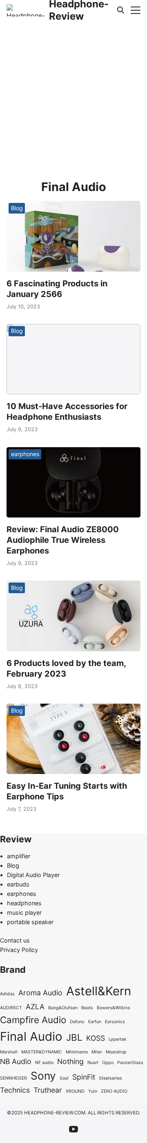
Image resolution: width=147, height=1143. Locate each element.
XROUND (75, 1091)
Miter (96, 1052)
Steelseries (110, 1078)
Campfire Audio (33, 1019)
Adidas (7, 994)
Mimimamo (77, 1052)
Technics (15, 1090)
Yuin (92, 1091)
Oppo (108, 1062)
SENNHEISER (13, 1078)
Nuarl (92, 1062)
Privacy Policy (19, 949)
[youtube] (73, 1129)
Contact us (15, 940)
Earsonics (115, 1021)
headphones (24, 903)
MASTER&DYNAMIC (41, 1052)
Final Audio (31, 1036)
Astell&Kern (98, 991)
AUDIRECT (11, 1007)
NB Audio (15, 1061)
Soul (64, 1078)
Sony (43, 1075)
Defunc (77, 1021)
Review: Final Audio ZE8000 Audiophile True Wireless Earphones (63, 540)
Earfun (94, 1021)
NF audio (44, 1062)
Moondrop (116, 1052)
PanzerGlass (130, 1062)
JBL (74, 1037)
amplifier (18, 856)
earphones (25, 453)
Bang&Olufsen (63, 1007)
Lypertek (118, 1039)
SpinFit (83, 1077)
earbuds (18, 884)
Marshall (9, 1052)
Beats (87, 1007)
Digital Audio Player (33, 874)
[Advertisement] (73, 98)
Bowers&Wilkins (113, 1007)
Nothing (70, 1061)
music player (24, 912)
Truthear (47, 1090)
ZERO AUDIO (114, 1091)
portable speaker (30, 921)
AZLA (35, 1006)
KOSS (95, 1038)
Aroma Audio (40, 992)
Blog (17, 208)
